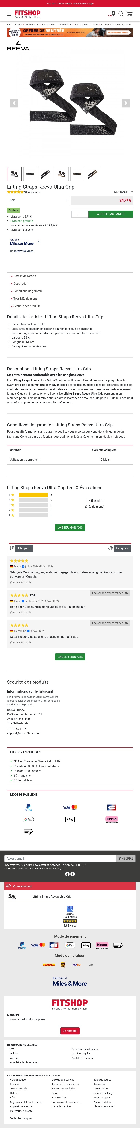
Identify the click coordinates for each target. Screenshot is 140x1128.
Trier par (23, 548)
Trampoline (100, 1084)
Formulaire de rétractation (23, 1062)
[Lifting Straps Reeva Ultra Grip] (18, 896)
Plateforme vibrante (21, 1111)
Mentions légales (80, 1053)
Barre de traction (61, 1106)
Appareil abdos (102, 1102)
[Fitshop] (27, 14)
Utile (15, 582)
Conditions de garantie (27, 291)
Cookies (13, 1053)
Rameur (14, 1084)
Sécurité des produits (26, 306)
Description (20, 283)
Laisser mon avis (70, 527)
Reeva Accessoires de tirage (116, 24)
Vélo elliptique (18, 1079)
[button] (15, 174)
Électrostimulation (104, 1106)
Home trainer (59, 1097)
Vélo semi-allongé (103, 1093)
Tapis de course (102, 1079)
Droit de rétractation (82, 1058)
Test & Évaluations (25, 298)
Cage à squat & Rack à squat (26, 1102)
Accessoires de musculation (56, 24)
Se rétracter (70, 1031)
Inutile (27, 582)
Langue (121, 548)
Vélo (12, 1097)
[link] (28, 807)
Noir (12, 200)
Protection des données (84, 1049)
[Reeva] (18, 45)
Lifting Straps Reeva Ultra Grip (52, 896)
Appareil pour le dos (21, 1106)
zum (27, 1019)
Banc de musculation (63, 1088)
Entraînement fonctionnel (66, 1102)
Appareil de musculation (65, 1084)
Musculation (32, 24)
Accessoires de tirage (86, 24)
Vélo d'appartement (63, 1079)
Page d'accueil (14, 24)
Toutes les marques (21, 1118)
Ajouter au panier (110, 214)
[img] (38, 241)
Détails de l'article (24, 276)
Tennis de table (18, 1088)
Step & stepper (102, 1097)
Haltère (14, 1093)
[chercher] (121, 14)
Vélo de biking (101, 1088)
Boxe (54, 1093)
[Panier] (130, 14)
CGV (11, 1049)
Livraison (14, 1058)
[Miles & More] (70, 981)
